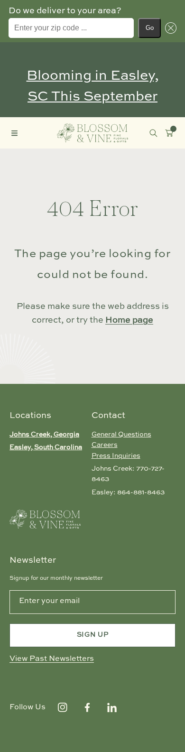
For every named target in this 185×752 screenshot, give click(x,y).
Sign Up (93, 634)
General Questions (121, 434)
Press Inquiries (116, 456)
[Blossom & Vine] (92, 132)
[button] (168, 28)
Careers (105, 445)
